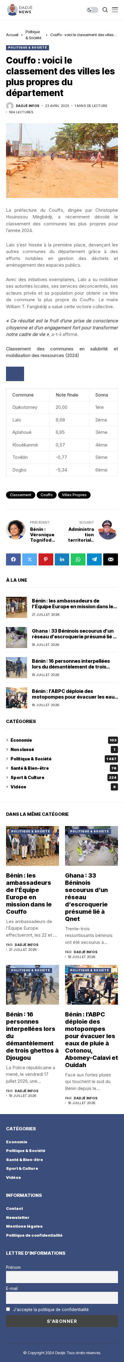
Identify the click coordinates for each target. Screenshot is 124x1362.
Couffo (47, 495)
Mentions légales (24, 1226)
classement (20, 495)
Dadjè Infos (28, 106)
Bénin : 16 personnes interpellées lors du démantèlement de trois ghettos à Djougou (71, 666)
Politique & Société (27, 47)
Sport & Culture (63, 777)
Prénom (13, 1267)
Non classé (63, 749)
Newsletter (17, 1217)
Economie (63, 740)
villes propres (74, 495)
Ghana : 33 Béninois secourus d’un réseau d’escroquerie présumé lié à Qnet (74, 636)
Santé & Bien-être (63, 768)
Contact (14, 1208)
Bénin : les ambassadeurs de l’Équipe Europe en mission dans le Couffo (72, 606)
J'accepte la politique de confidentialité (51, 1309)
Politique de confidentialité (34, 1235)
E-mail (12, 1288)
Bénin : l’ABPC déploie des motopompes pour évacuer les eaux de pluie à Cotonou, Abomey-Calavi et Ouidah (74, 700)
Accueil (12, 34)
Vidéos (63, 786)
